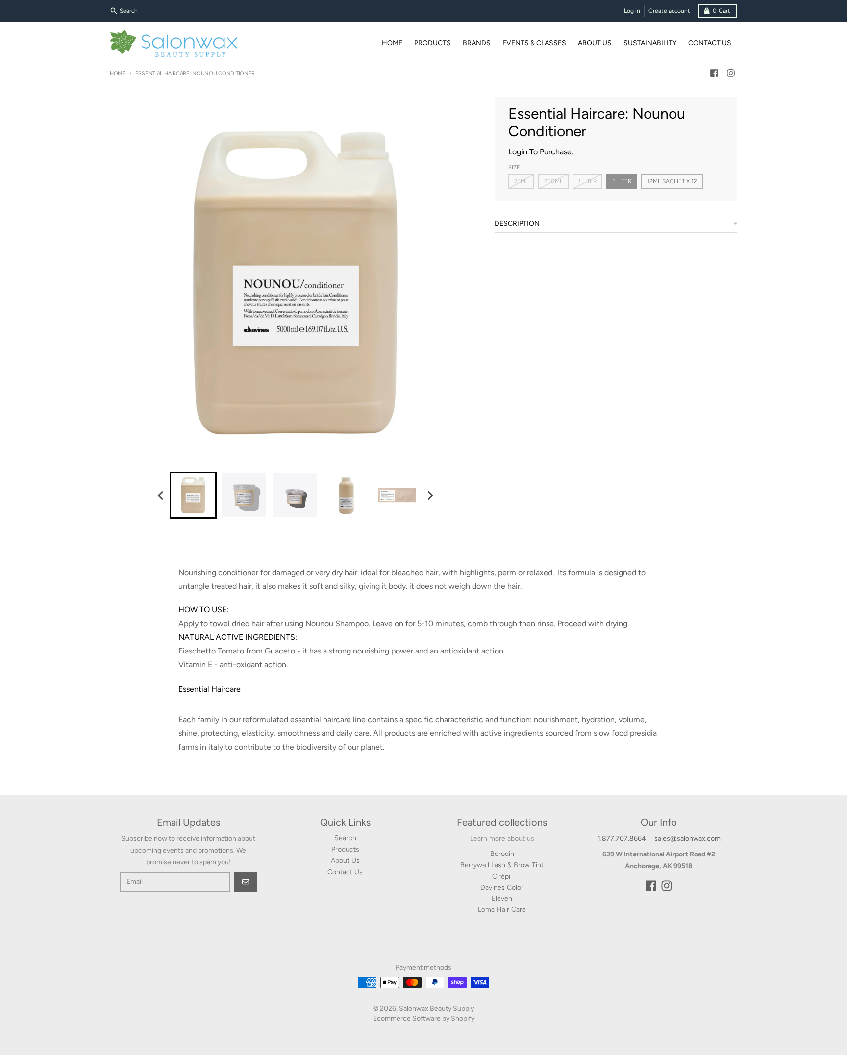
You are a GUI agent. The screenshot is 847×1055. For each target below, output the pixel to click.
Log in (632, 10)
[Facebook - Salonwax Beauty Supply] (714, 73)
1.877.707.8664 (622, 838)
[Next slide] (429, 495)
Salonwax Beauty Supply (436, 1009)
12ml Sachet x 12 (672, 181)
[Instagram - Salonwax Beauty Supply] (730, 73)
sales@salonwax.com (687, 838)
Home (117, 73)
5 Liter (621, 181)
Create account (669, 10)
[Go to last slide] (161, 495)
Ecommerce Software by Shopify (423, 1018)
